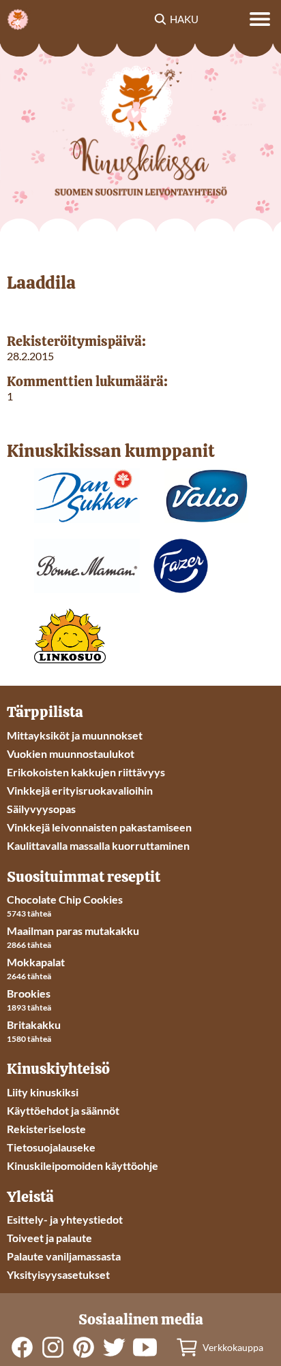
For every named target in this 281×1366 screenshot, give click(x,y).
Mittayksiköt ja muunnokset (75, 735)
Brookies (28, 993)
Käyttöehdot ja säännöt (63, 1110)
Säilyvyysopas (41, 808)
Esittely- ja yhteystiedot (65, 1219)
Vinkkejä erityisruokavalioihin (80, 790)
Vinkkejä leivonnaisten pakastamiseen (99, 827)
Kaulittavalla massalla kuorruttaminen (98, 845)
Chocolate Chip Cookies (65, 899)
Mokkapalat (36, 961)
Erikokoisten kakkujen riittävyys (86, 771)
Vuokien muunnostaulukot (70, 753)
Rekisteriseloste (46, 1128)
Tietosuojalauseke (51, 1147)
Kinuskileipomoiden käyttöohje (82, 1165)
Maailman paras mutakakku (73, 930)
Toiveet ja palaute (49, 1237)
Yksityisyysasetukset (58, 1274)
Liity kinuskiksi (42, 1091)
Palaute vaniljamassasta (64, 1256)
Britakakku (34, 1024)
